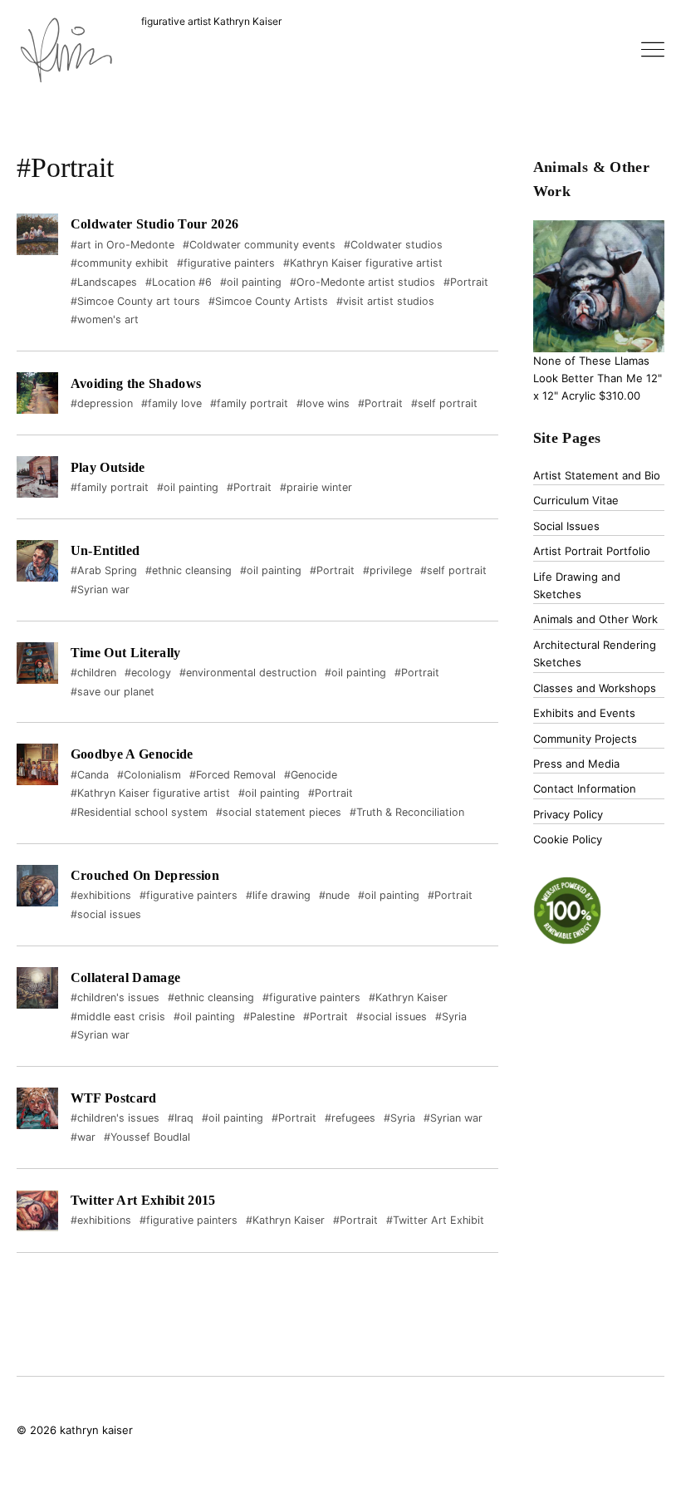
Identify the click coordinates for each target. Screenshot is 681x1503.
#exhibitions (101, 895)
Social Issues (566, 526)
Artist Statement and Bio (596, 475)
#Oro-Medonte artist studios (362, 282)
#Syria (451, 1016)
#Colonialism (149, 775)
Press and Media (576, 763)
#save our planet (112, 691)
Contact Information (584, 788)
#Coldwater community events (259, 244)
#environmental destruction (247, 672)
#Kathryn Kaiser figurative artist (363, 263)
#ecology (148, 672)
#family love (171, 403)
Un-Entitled (105, 550)
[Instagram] (652, 1432)
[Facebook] (594, 1432)
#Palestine (269, 1016)
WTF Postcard (114, 1098)
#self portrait (444, 403)
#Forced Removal (232, 775)
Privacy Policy (568, 814)
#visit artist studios (385, 301)
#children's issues (115, 997)
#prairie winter (316, 487)
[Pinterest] (625, 1432)
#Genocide (310, 775)
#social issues (106, 914)
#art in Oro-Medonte (122, 244)
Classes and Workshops (594, 688)
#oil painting (251, 282)
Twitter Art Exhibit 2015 (143, 1200)
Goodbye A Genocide (132, 754)
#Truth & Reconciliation (407, 812)
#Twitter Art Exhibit (435, 1220)
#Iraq (181, 1118)
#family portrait (249, 403)
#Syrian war (100, 589)
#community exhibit (120, 263)
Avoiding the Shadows (136, 383)
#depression (102, 403)
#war (83, 1137)
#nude (334, 895)
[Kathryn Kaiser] (66, 52)
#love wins (323, 403)
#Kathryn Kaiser (408, 997)
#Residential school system (139, 812)
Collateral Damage (125, 977)
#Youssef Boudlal (147, 1137)
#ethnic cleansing (188, 570)
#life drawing (278, 895)
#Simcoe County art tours (135, 301)
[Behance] (566, 1432)
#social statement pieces (278, 812)
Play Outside (108, 467)
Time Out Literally (126, 653)
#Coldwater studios (393, 244)
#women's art (105, 319)
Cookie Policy (567, 839)
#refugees (350, 1118)
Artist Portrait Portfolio (591, 550)
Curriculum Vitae (576, 500)
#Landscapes (104, 282)
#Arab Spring (104, 570)
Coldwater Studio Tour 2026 (154, 224)
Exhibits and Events (584, 713)
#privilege (387, 570)
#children (93, 672)
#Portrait (465, 282)
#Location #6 (178, 282)
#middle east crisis (118, 1016)
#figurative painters (226, 263)
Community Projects (585, 738)
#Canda (90, 775)
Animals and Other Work (595, 619)
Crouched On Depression (145, 875)
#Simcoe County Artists (268, 301)
